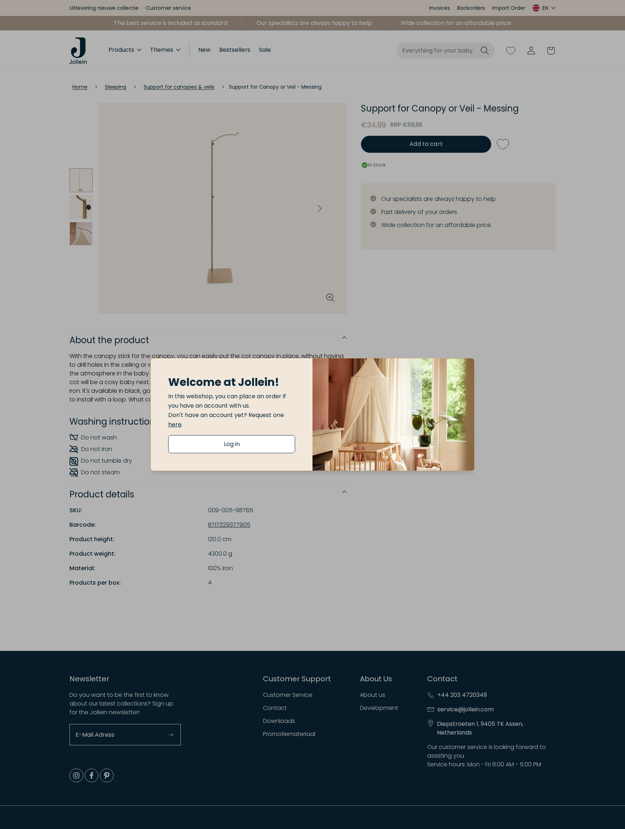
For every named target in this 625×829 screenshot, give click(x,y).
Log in (232, 444)
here (175, 424)
